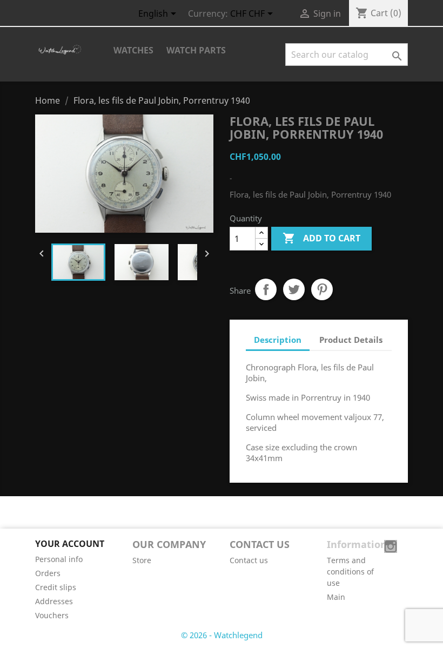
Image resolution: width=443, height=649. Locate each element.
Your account (69, 544)
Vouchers (52, 615)
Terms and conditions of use (350, 571)
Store (141, 560)
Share (266, 289)
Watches (133, 50)
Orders (48, 573)
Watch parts (196, 50)
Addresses (54, 601)
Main (336, 597)
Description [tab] (277, 339)
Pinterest (322, 289)
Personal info (59, 559)
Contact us (249, 560)
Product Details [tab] (350, 339)
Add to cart (321, 238)
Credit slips (55, 587)
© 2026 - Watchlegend (222, 635)
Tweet (294, 289)
